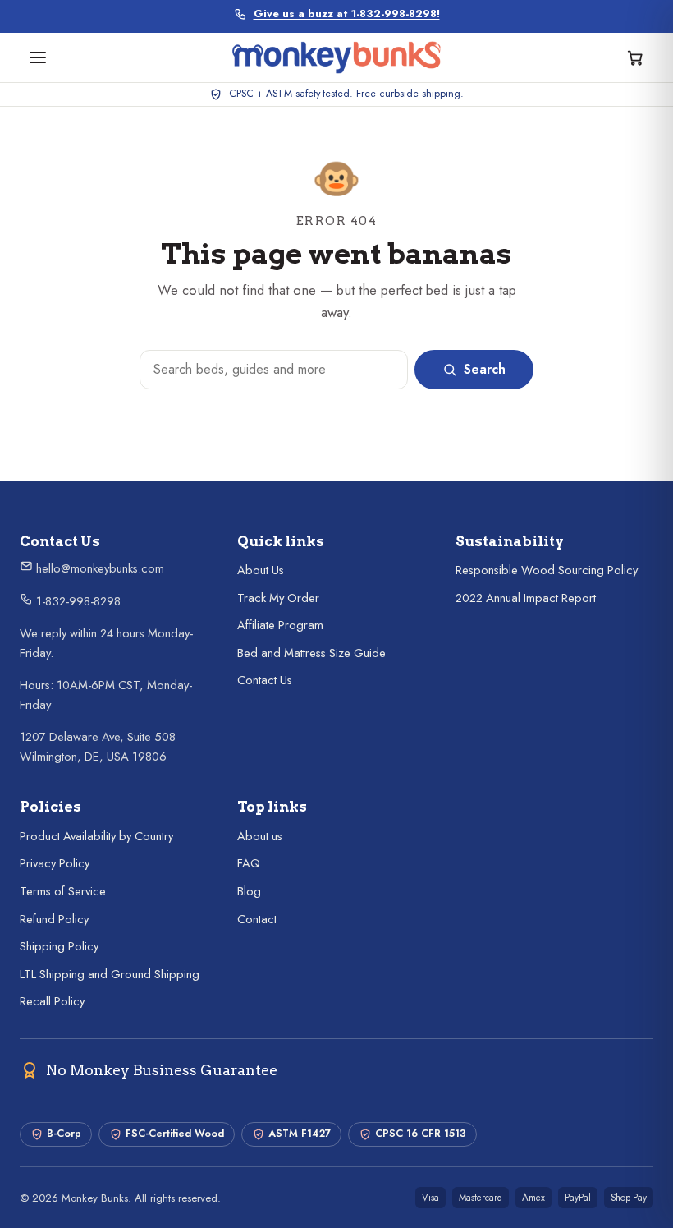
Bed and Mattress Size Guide (311, 653)
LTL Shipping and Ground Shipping (109, 974)
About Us (260, 570)
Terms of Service (63, 891)
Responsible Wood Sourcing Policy (547, 570)
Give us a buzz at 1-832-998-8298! (347, 14)
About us (259, 836)
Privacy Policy (54, 863)
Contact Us (264, 680)
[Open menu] (38, 57)
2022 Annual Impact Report (526, 598)
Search (485, 369)
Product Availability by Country (96, 836)
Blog (249, 891)
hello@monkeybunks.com (98, 568)
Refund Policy (54, 919)
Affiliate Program (280, 625)
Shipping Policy (59, 946)
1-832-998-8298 (77, 601)
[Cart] (635, 57)
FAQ (248, 863)
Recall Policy (52, 1001)
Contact (257, 919)
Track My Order (278, 598)
